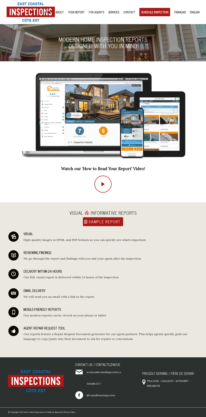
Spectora (58, 412)
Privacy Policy (69, 412)
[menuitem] (47, 12)
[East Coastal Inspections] (30, 12)
